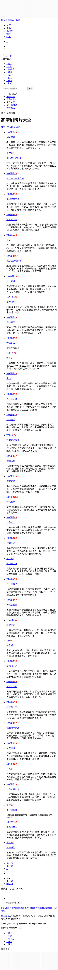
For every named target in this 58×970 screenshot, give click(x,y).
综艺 (8, 36)
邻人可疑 (10, 137)
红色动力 (10, 522)
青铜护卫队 (11, 563)
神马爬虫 (22, 908)
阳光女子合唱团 (14, 158)
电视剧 (9, 31)
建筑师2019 (11, 219)
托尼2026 (10, 625)
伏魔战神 (10, 461)
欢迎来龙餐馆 (12, 440)
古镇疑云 (10, 343)
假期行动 (10, 543)
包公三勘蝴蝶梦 (14, 261)
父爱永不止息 (12, 789)
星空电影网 (15, 20)
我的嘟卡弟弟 (12, 728)
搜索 (30, 89)
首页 (8, 25)
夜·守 (8, 378)
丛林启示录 (11, 686)
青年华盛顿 (11, 810)
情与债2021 (11, 666)
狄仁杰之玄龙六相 (15, 178)
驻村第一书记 (12, 707)
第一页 (9, 863)
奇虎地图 (39, 908)
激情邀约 (10, 847)
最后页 (9, 883)
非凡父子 (10, 769)
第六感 (9, 645)
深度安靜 (10, 481)
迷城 (15, 127)
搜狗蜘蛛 (31, 908)
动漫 (8, 34)
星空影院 (5, 20)
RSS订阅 (5, 908)
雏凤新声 (10, 502)
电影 (8, 28)
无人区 (10, 127)
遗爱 (8, 240)
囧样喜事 (10, 419)
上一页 (9, 866)
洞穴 (20, 127)
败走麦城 (10, 281)
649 (8, 878)
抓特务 (9, 358)
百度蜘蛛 (13, 908)
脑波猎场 (10, 302)
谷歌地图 (48, 908)
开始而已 (10, 322)
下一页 (9, 881)
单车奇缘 (10, 748)
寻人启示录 (11, 399)
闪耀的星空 (11, 605)
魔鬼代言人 (11, 827)
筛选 (4, 127)
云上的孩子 (11, 584)
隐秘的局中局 (12, 199)
